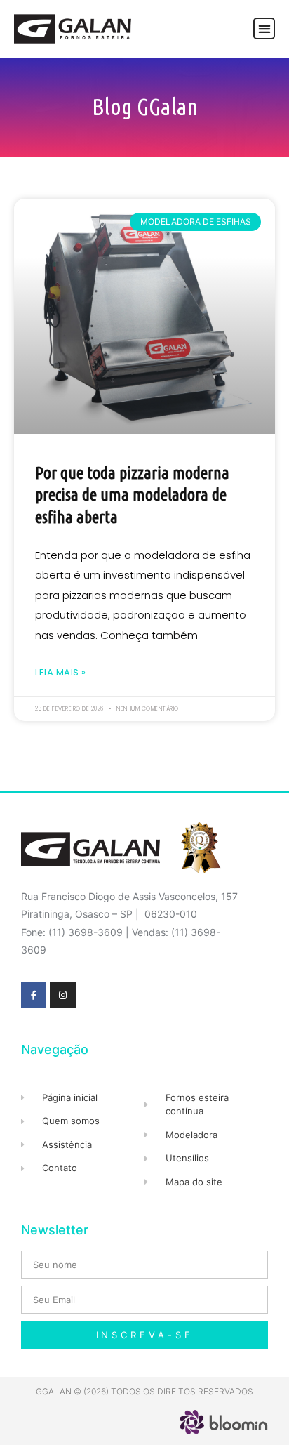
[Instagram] (62, 995)
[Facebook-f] (33, 995)
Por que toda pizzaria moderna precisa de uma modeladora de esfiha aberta (132, 494)
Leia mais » (60, 672)
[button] (264, 28)
